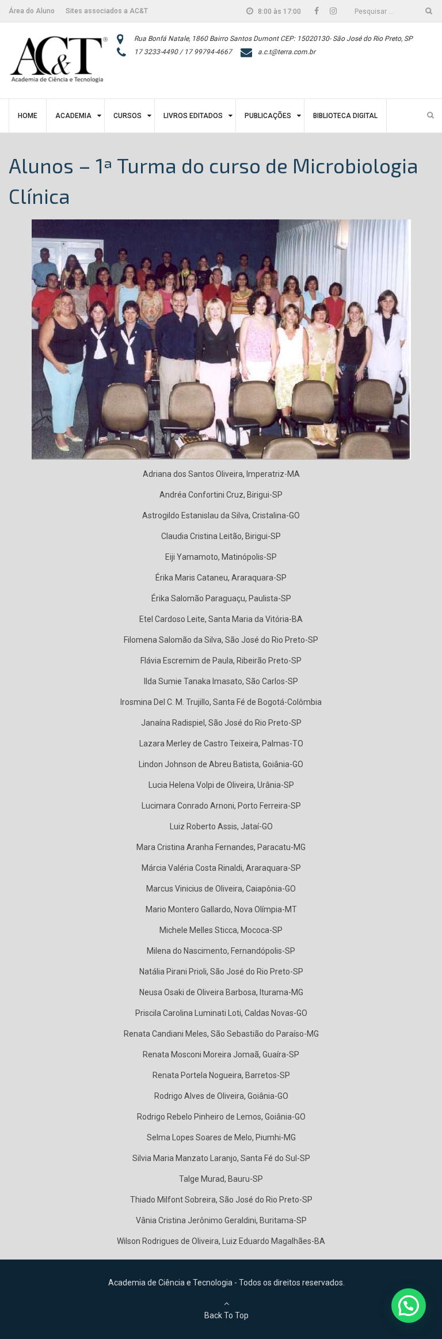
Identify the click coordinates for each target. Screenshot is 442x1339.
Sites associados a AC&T (107, 11)
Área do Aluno (32, 11)
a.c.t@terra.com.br (286, 52)
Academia (73, 116)
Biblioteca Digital (345, 116)
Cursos (127, 116)
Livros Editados (193, 116)
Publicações (268, 116)
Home (27, 116)
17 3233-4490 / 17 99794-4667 (183, 52)
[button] (408, 1305)
